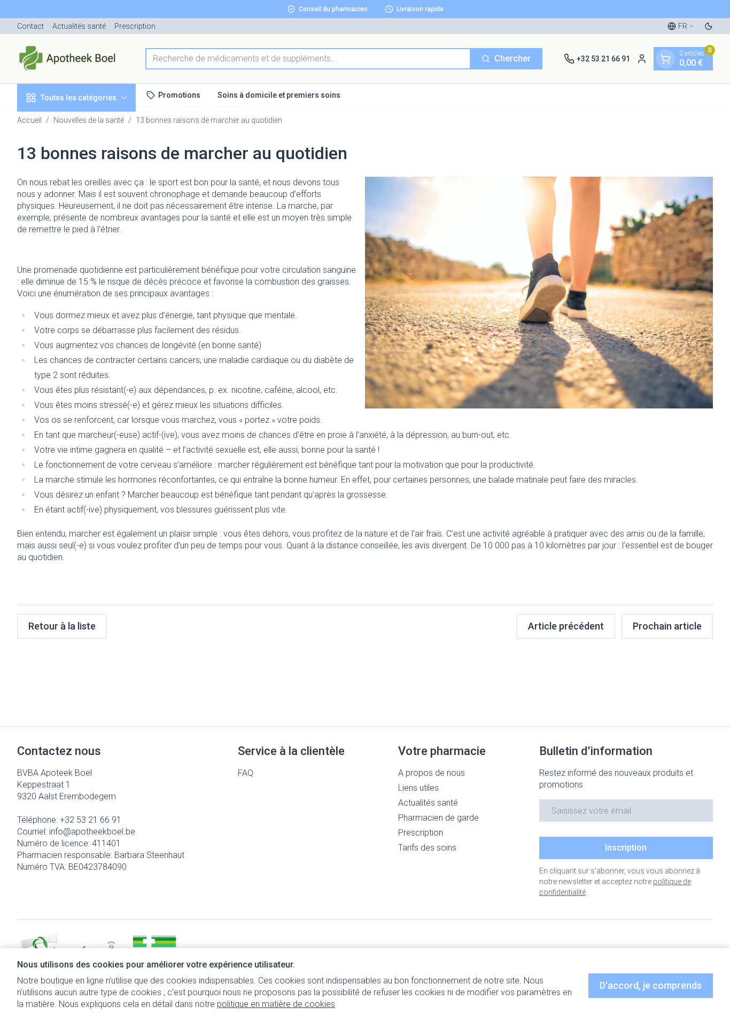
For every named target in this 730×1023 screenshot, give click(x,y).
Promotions (179, 94)
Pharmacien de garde (438, 818)
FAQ (245, 773)
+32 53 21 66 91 (90, 820)
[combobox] (308, 58)
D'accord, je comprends (651, 985)
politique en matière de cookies (276, 1004)
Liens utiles (418, 788)
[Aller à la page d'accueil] (70, 59)
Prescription (135, 26)
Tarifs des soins (427, 848)
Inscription (626, 848)
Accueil (29, 120)
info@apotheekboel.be (92, 832)
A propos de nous (431, 773)
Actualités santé (79, 26)
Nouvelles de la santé (88, 120)
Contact (30, 26)
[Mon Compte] (641, 58)
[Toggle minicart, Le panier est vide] (665, 58)
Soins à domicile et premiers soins (279, 94)
